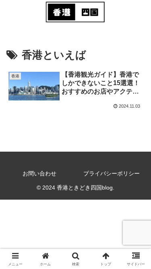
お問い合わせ (39, 173)
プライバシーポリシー (111, 173)
